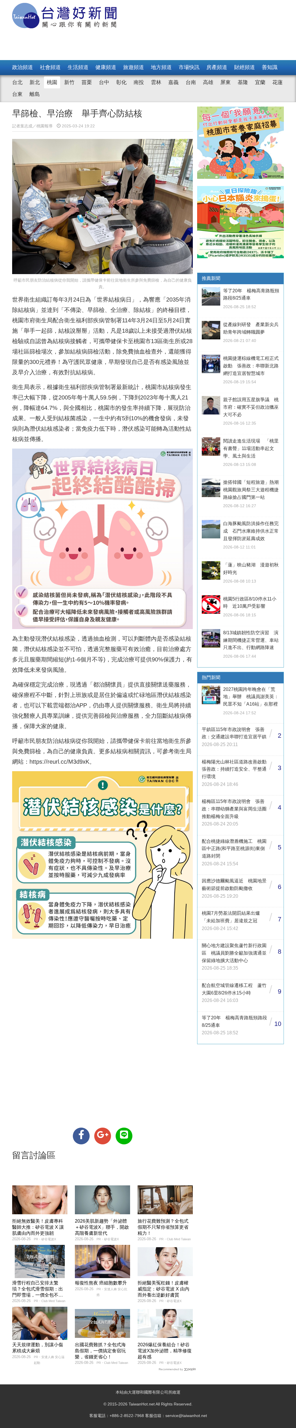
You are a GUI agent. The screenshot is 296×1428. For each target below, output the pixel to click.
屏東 (225, 82)
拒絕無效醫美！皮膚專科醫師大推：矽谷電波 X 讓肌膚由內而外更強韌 (38, 1227)
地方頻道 (161, 67)
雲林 (156, 82)
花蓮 (277, 82)
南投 (139, 82)
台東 (17, 94)
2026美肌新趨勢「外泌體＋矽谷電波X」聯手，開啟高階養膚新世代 (102, 1227)
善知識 (270, 67)
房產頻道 (216, 67)
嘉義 (173, 82)
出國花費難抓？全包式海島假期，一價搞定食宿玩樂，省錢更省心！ (100, 1350)
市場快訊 (189, 67)
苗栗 (87, 82)
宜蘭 (260, 82)
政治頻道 (22, 67)
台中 (104, 82)
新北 (34, 82)
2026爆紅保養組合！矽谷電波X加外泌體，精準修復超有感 (165, 1350)
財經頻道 (244, 67)
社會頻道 (50, 67)
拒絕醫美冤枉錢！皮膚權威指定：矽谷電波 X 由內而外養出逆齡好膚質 (163, 1288)
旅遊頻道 (133, 67)
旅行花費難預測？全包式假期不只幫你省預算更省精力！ (163, 1227)
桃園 (52, 82)
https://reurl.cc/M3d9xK (59, 761)
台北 (17, 82)
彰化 (121, 82)
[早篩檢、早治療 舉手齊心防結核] (81, 1136)
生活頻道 (78, 67)
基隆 (243, 82)
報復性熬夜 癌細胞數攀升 (101, 1282)
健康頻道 (105, 67)
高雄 (208, 82)
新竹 (69, 82)
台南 (191, 82)
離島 (34, 94)
